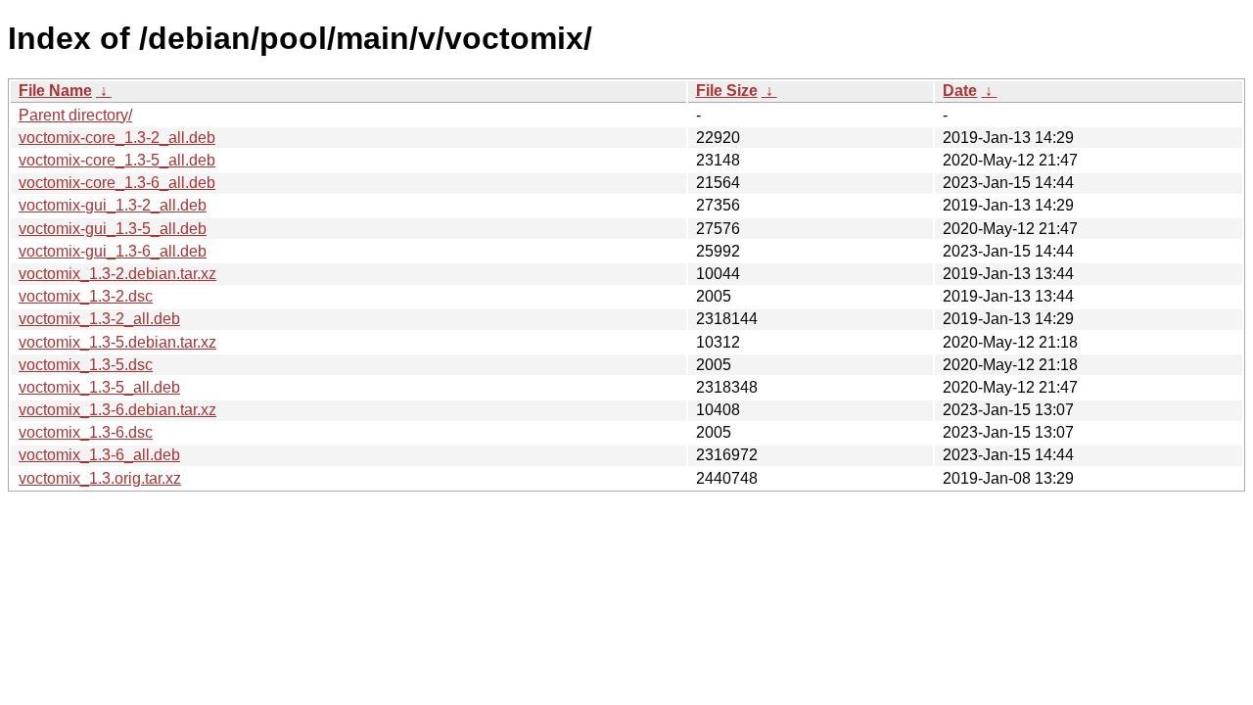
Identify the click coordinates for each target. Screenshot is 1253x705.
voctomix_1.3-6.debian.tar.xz (117, 409)
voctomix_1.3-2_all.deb (99, 318)
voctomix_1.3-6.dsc (86, 432)
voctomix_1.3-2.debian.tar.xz (117, 273)
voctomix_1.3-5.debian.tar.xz (117, 342)
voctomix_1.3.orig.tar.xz (100, 478)
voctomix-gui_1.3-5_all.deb (113, 228)
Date (960, 90)
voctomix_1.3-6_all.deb (99, 454)
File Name (55, 90)
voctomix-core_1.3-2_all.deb (117, 137)
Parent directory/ (75, 115)
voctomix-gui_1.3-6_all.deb (113, 251)
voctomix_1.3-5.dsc (86, 364)
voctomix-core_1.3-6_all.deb (117, 182)
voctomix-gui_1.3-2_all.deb (113, 205)
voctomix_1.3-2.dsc (86, 296)
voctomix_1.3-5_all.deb (99, 387)
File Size (727, 90)
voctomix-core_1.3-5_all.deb (117, 160)
